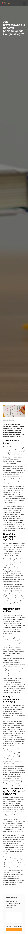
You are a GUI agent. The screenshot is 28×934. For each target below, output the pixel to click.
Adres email (18, 926)
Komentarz (9, 911)
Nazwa (8, 926)
